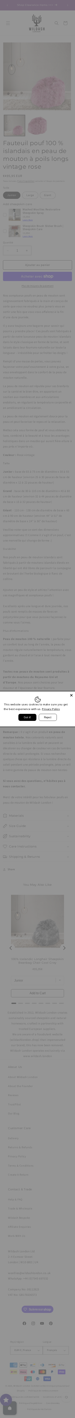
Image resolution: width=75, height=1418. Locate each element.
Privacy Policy (51, 709)
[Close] (71, 695)
